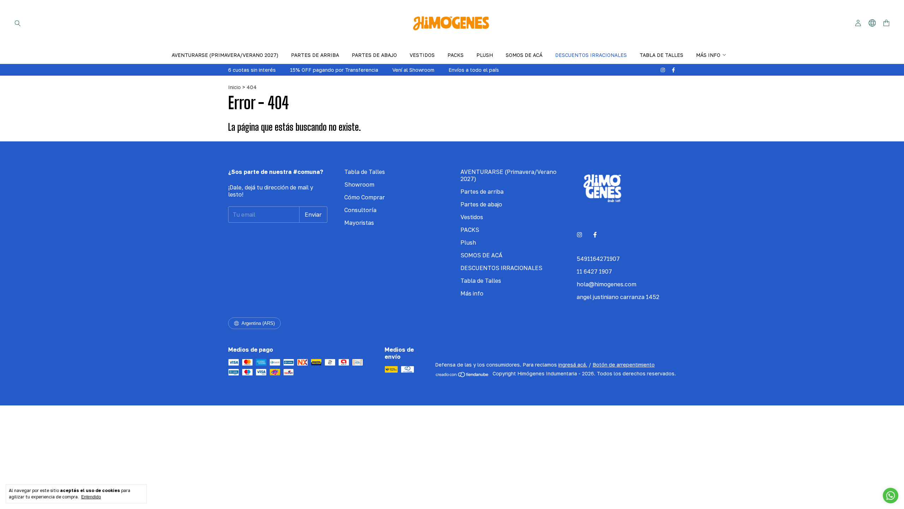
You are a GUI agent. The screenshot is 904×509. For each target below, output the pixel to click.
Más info (708, 55)
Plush (484, 55)
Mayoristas (359, 222)
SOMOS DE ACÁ (524, 55)
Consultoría (360, 209)
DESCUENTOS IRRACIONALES (591, 55)
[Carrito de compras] (886, 23)
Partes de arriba (315, 55)
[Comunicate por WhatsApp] (890, 495)
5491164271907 (598, 258)
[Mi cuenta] (858, 23)
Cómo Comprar (364, 197)
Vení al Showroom (413, 70)
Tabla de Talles (661, 55)
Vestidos (422, 55)
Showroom (359, 184)
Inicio (234, 87)
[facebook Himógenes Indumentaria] (673, 70)
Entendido (91, 497)
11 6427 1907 (594, 271)
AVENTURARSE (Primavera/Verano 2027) (225, 55)
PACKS (455, 55)
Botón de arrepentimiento (624, 365)
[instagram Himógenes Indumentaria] (662, 70)
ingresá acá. (572, 365)
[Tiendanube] (462, 376)
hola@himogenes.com (606, 284)
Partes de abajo (374, 55)
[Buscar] (17, 23)
